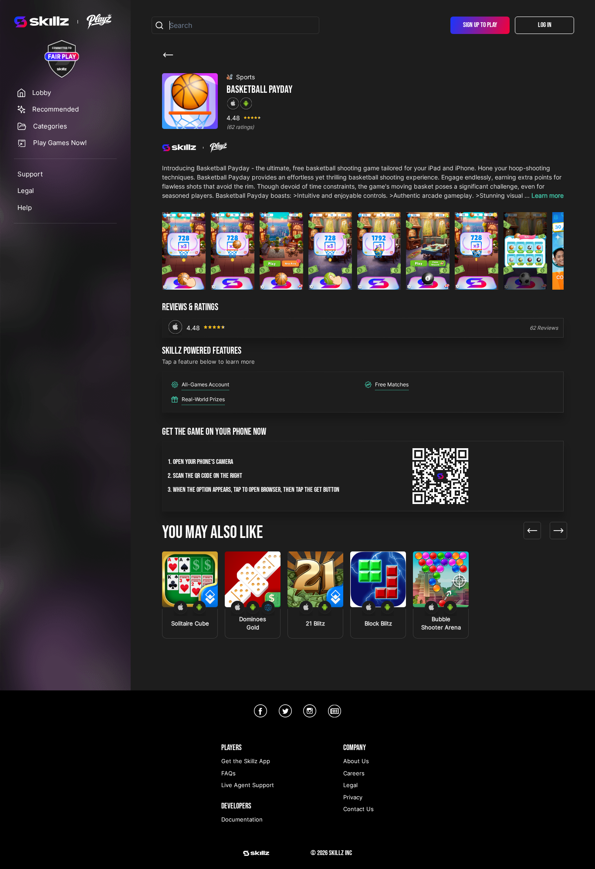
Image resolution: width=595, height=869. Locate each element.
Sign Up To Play (480, 25)
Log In (544, 25)
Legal (25, 190)
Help (24, 207)
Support (30, 174)
